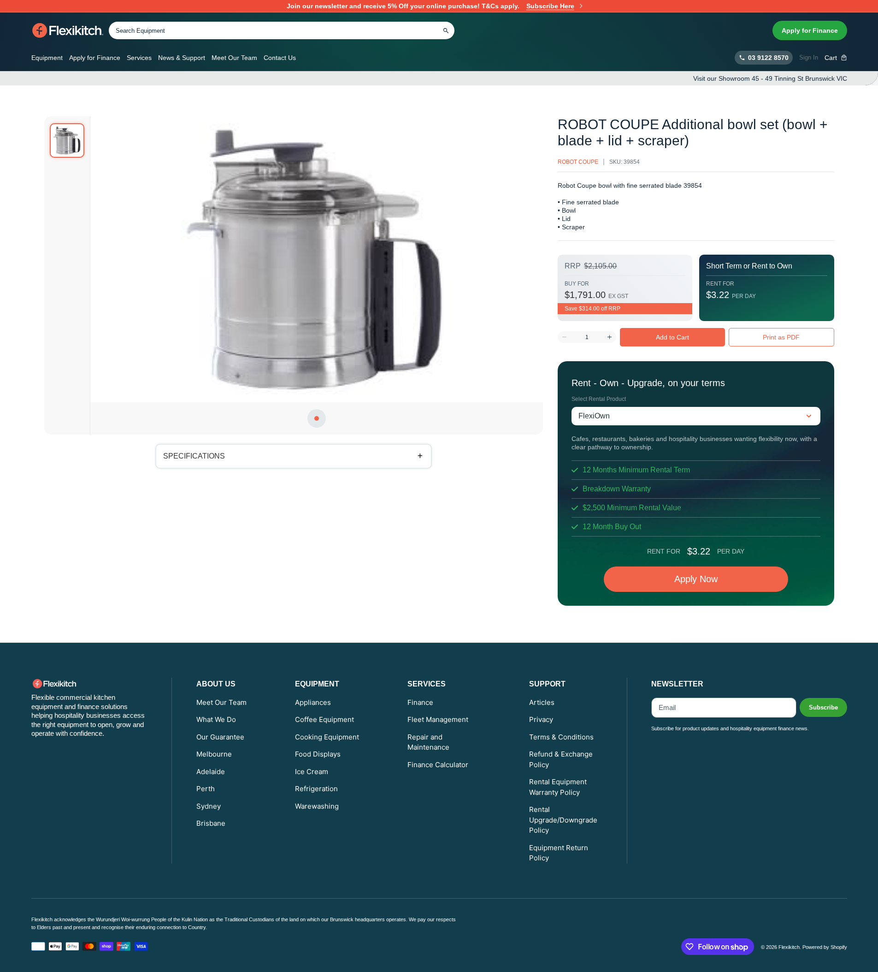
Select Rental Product (599, 399)
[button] (836, 58)
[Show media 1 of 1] (67, 140)
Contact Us (280, 57)
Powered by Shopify (824, 947)
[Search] (446, 30)
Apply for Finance (810, 30)
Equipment (47, 57)
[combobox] (281, 30)
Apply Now (696, 579)
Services (139, 57)
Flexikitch (789, 947)
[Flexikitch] (68, 30)
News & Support (181, 57)
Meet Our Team (234, 57)
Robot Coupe (578, 162)
